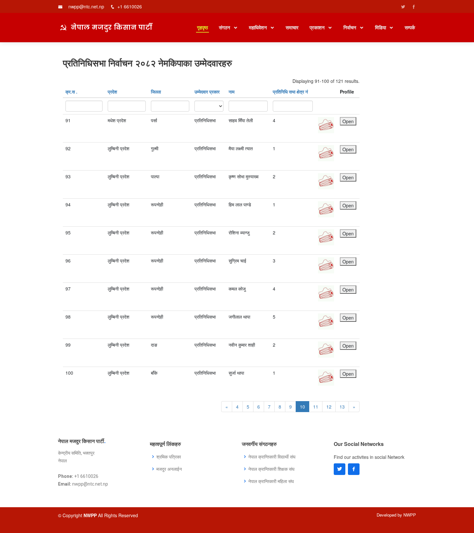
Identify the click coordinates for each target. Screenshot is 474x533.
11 (315, 406)
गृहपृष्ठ (202, 27)
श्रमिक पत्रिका (168, 456)
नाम (231, 91)
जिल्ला (156, 91)
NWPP (409, 515)
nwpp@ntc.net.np (86, 6)
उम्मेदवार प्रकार (207, 91)
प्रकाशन (318, 27)
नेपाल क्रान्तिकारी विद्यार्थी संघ (271, 456)
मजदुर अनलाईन (169, 469)
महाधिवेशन (258, 27)
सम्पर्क (410, 27)
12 (328, 406)
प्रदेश (112, 91)
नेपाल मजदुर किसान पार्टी (112, 27)
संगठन (225, 27)
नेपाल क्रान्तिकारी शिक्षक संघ (271, 469)
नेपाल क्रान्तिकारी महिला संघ (271, 481)
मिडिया (381, 27)
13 (342, 406)
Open (348, 121)
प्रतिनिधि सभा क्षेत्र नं (290, 91)
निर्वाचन (350, 27)
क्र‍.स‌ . (71, 91)
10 (302, 406)
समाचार (292, 27)
